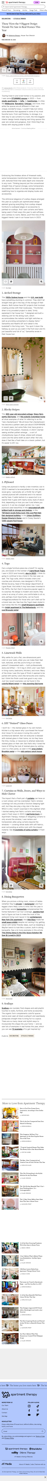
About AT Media (24, 1464)
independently (8, 88)
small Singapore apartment (33, 605)
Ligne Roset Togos (37, 571)
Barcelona (19, 104)
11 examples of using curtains (25, 830)
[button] (43, 70)
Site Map (4, 1416)
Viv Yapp (8, 288)
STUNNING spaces (19, 98)
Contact (4, 1412)
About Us (5, 1409)
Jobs (32, 1464)
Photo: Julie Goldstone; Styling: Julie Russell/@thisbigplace (23, 75)
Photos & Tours (6, 10)
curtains (30, 798)
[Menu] (3, 2)
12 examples (17, 1029)
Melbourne (9, 104)
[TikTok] (38, 1406)
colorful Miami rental (10, 683)
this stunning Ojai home (33, 683)
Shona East (9, 998)
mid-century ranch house (31, 751)
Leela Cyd (9, 786)
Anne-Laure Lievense (12, 404)
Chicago (27, 104)
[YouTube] (29, 1415)
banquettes (22, 909)
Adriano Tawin (10, 558)
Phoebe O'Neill (10, 648)
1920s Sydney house (14, 297)
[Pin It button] (9, 70)
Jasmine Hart (38, 912)
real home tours (33, 814)
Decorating (16, 10)
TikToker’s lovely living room (13, 513)
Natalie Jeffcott (10, 477)
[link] (32, 1110)
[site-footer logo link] (7, 1464)
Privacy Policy (9, 1438)
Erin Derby (9, 718)
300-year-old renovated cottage (19, 414)
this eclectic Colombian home (32, 417)
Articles (25, 10)
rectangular (29, 904)
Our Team (5, 1405)
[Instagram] (29, 1406)
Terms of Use (40, 1436)
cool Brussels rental (10, 610)
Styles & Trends (19, 18)
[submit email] (42, 1431)
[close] (45, 1477)
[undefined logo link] (15, 2)
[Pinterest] (38, 1410)
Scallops (5, 1008)
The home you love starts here (17, 1385)
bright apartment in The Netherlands (20, 607)
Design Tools (33, 10)
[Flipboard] (38, 1415)
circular (18, 904)
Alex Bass (31, 919)
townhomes (32, 101)
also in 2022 (30, 573)
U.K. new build (37, 297)
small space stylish (10, 922)
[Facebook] (29, 1410)
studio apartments (9, 101)
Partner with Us (40, 1464)
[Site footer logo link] (23, 1395)
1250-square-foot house (12, 521)
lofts (22, 101)
